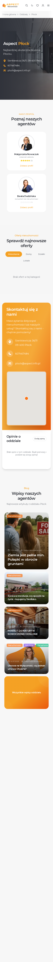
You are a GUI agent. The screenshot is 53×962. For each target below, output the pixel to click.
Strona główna (9, 14)
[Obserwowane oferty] (37, 5)
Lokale (26, 260)
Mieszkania (13, 254)
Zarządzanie (43, 645)
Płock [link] (34, 14)
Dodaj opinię (40, 439)
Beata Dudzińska (26, 196)
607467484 (22, 353)
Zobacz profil (26, 166)
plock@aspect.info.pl (27, 363)
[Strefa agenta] (42, 5)
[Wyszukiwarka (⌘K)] (26, 5)
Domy (29, 254)
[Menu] (48, 5)
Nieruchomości (14, 516)
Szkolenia (29, 645)
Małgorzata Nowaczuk (26, 154)
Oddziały (24, 14)
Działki (41, 254)
